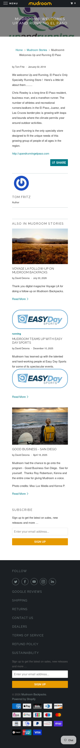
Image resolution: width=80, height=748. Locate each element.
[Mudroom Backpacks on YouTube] (35, 581)
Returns (20, 609)
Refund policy (25, 644)
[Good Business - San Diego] (40, 426)
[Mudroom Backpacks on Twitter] (16, 581)
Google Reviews (27, 591)
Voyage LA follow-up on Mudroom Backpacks (33, 270)
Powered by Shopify (24, 699)
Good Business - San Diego (34, 449)
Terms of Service (28, 635)
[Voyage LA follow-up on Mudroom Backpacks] (40, 246)
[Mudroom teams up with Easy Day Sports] (40, 319)
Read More (19, 299)
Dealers (19, 626)
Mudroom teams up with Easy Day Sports (37, 340)
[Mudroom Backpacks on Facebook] (25, 581)
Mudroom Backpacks (33, 694)
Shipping (19, 600)
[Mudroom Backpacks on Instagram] (44, 581)
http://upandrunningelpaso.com (30, 153)
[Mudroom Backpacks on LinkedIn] (53, 581)
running (16, 333)
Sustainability (25, 653)
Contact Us (22, 618)
